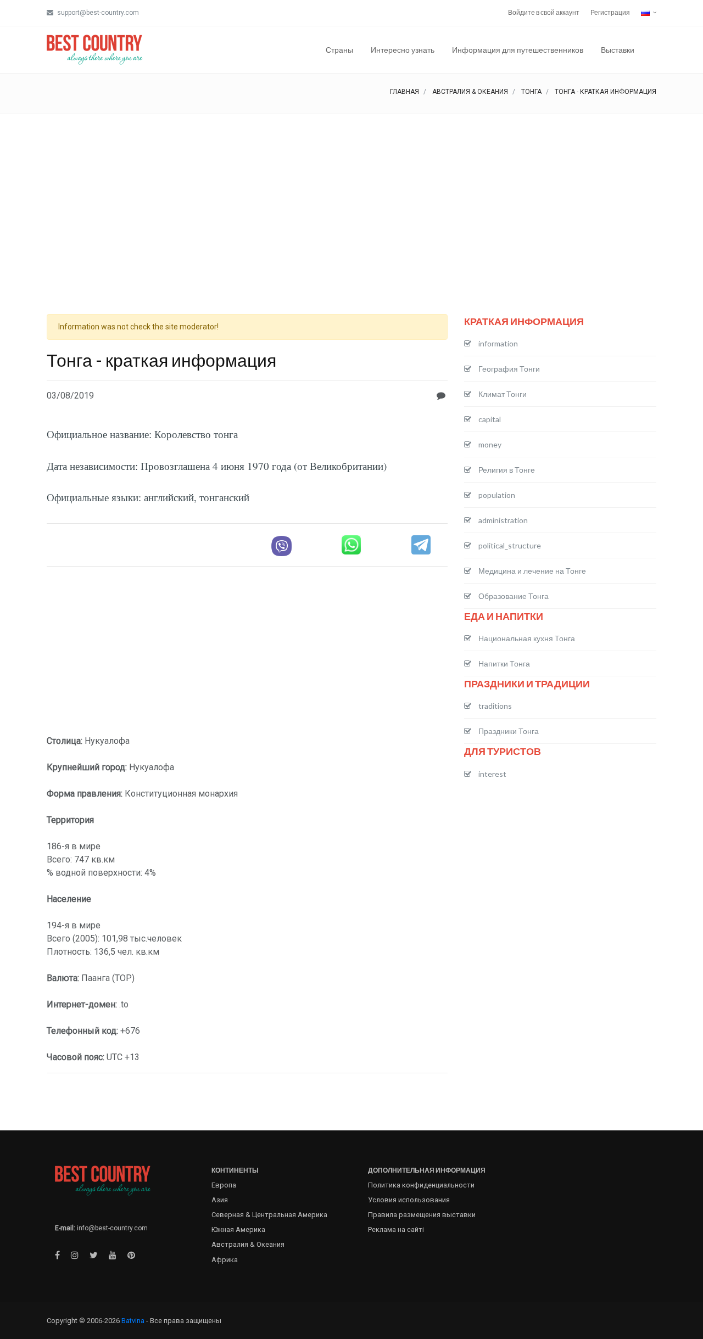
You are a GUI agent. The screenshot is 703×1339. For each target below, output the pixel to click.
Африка (224, 1260)
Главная (404, 92)
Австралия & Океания (470, 92)
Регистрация (610, 12)
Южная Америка (238, 1229)
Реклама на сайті (396, 1229)
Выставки (617, 49)
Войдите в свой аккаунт (543, 12)
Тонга (531, 92)
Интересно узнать (402, 49)
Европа (223, 1185)
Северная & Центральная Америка (269, 1215)
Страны (339, 49)
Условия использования (409, 1200)
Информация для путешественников (517, 49)
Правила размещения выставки (422, 1215)
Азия (219, 1200)
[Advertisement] (351, 196)
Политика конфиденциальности (421, 1185)
